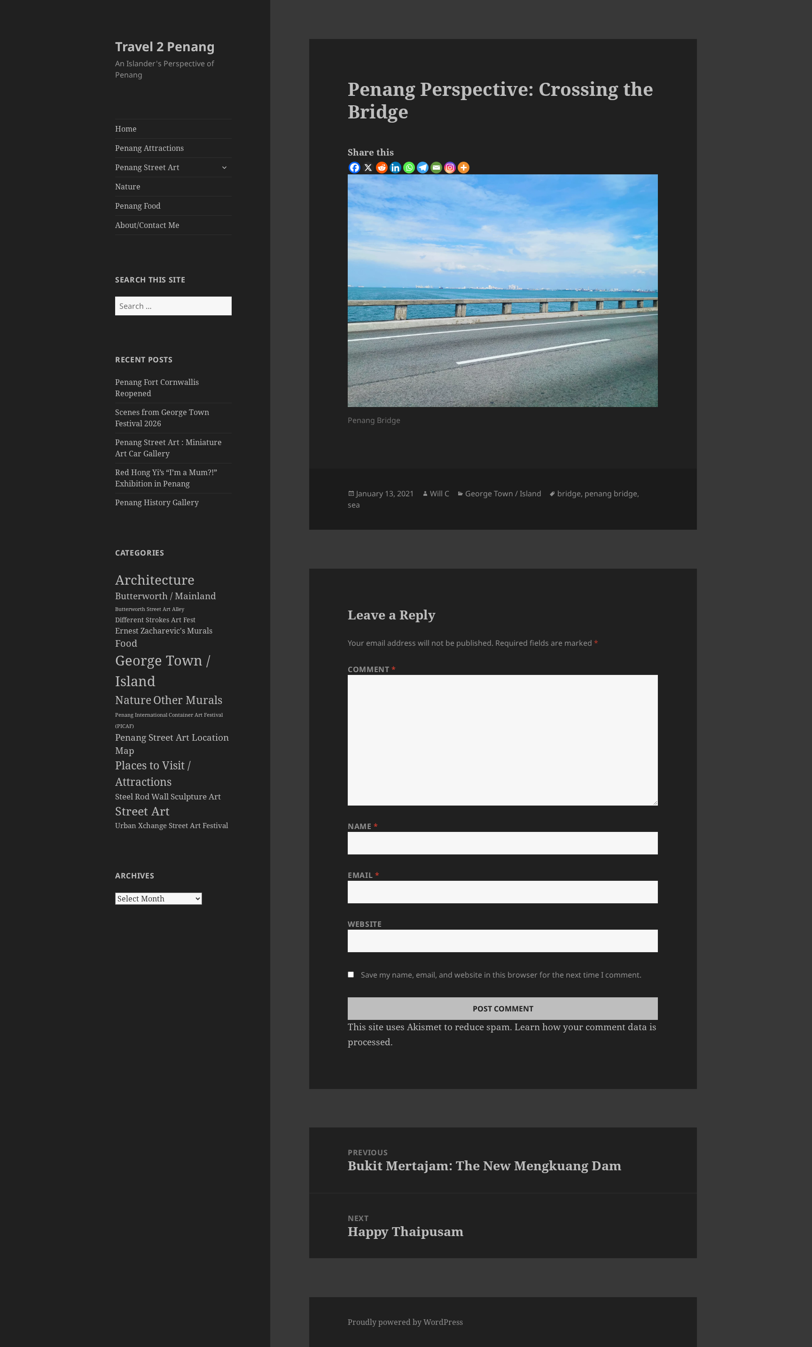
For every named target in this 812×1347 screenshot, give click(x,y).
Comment (372, 669)
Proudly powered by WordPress (405, 1322)
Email (363, 875)
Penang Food (138, 206)
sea (354, 505)
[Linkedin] (395, 167)
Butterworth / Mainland (165, 596)
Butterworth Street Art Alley (149, 608)
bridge (569, 493)
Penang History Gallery (157, 502)
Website (365, 924)
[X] (368, 167)
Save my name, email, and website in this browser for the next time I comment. (501, 975)
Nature (128, 186)
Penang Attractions (149, 148)
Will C (439, 493)
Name (363, 826)
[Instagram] (450, 167)
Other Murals (187, 699)
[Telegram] (423, 167)
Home (126, 129)
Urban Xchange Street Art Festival (171, 825)
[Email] (436, 167)
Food (126, 643)
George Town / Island (503, 493)
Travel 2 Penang (165, 46)
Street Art (142, 811)
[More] (463, 167)
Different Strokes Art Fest (155, 620)
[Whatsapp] (409, 167)
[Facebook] (354, 167)
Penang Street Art (147, 167)
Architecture (155, 579)
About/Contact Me (147, 225)
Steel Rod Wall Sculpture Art (168, 796)
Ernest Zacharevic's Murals (163, 631)
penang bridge (611, 493)
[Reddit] (382, 167)
